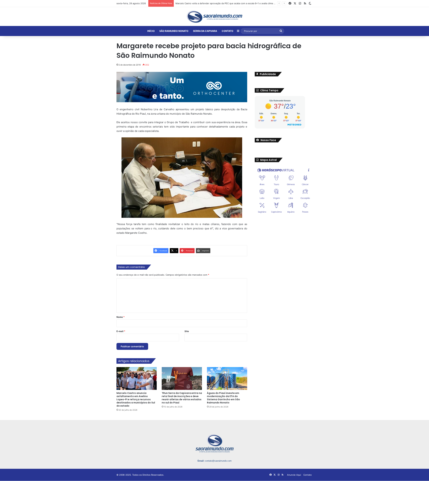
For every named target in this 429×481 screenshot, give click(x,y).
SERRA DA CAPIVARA (205, 30)
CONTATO (227, 30)
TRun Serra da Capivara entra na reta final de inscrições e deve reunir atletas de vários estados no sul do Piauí (182, 398)
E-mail (120, 331)
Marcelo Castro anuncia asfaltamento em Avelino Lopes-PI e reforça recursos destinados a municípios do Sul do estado (135, 400)
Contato (307, 475)
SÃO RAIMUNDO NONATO (173, 30)
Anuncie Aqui (294, 475)
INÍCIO (151, 30)
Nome (120, 317)
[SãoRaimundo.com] (214, 17)
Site (187, 331)
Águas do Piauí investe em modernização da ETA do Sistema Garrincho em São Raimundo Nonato (223, 398)
